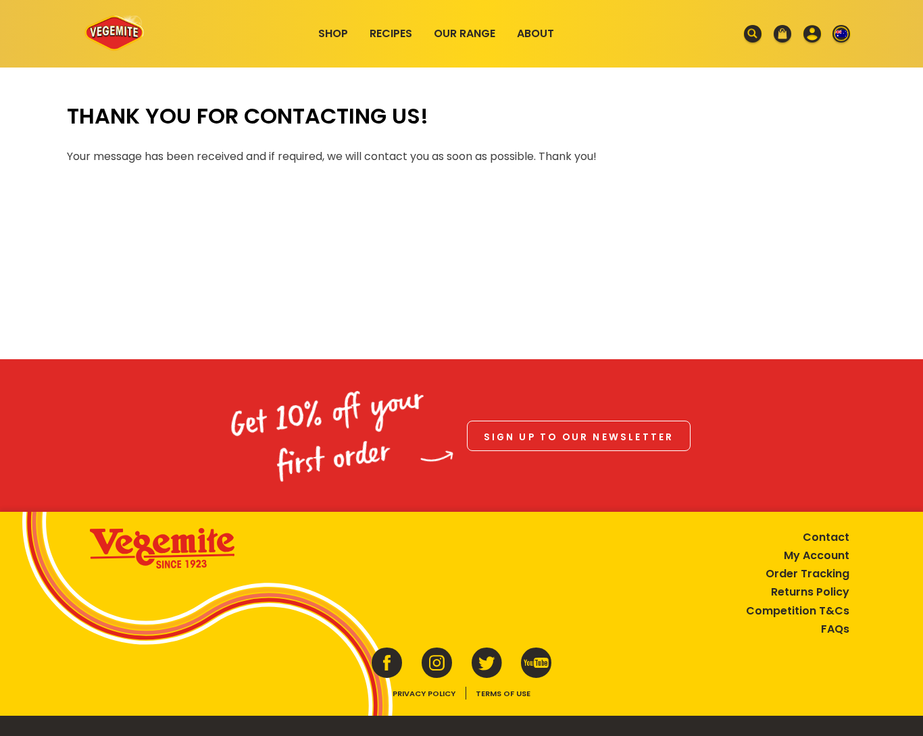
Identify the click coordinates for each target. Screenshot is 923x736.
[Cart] (782, 33)
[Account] (812, 33)
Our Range (464, 33)
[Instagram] (437, 662)
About (535, 33)
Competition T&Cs (797, 611)
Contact (826, 537)
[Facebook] (387, 662)
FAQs (835, 629)
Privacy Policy (424, 693)
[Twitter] (487, 662)
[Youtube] (537, 662)
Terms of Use (503, 693)
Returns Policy (810, 592)
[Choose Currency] (841, 33)
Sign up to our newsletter (579, 437)
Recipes (391, 33)
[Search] (753, 33)
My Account (816, 555)
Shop (333, 33)
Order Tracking (807, 573)
